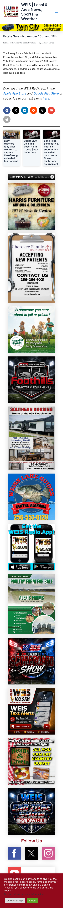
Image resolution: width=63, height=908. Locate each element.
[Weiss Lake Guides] (31, 496)
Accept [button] (32, 900)
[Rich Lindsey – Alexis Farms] (31, 603)
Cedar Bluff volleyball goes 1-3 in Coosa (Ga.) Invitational (31, 146)
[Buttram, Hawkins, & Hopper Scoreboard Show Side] (31, 660)
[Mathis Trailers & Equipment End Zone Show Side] (31, 811)
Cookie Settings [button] (15, 900)
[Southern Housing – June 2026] (31, 438)
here (46, 98)
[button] (6, 110)
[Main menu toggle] (56, 11)
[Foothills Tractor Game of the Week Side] (31, 379)
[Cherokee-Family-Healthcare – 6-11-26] (31, 267)
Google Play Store (46, 93)
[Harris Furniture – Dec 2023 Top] (31, 206)
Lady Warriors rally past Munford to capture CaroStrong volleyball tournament (11, 151)
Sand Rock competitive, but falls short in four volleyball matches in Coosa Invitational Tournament (51, 152)
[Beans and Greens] (31, 761)
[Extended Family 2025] (31, 329)
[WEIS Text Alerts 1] (31, 711)
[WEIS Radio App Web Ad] (31, 546)
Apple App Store (14, 93)
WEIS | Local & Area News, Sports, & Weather (34, 11)
